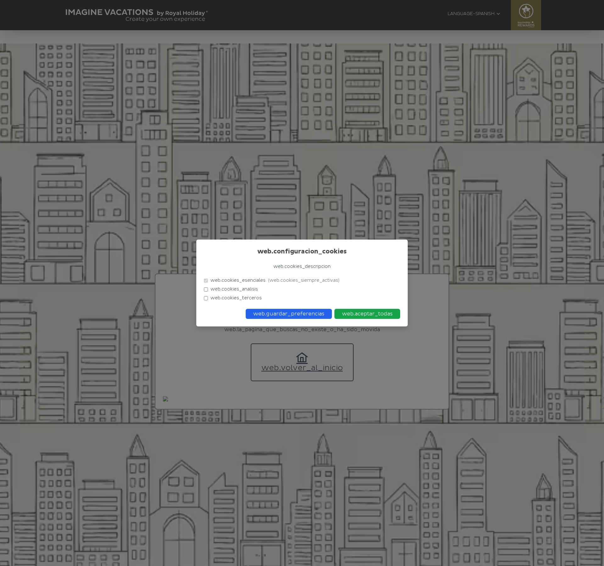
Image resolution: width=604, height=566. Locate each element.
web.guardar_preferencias (288, 314)
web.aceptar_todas (367, 314)
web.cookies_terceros (236, 298)
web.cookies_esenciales (274, 280)
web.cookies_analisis (234, 289)
